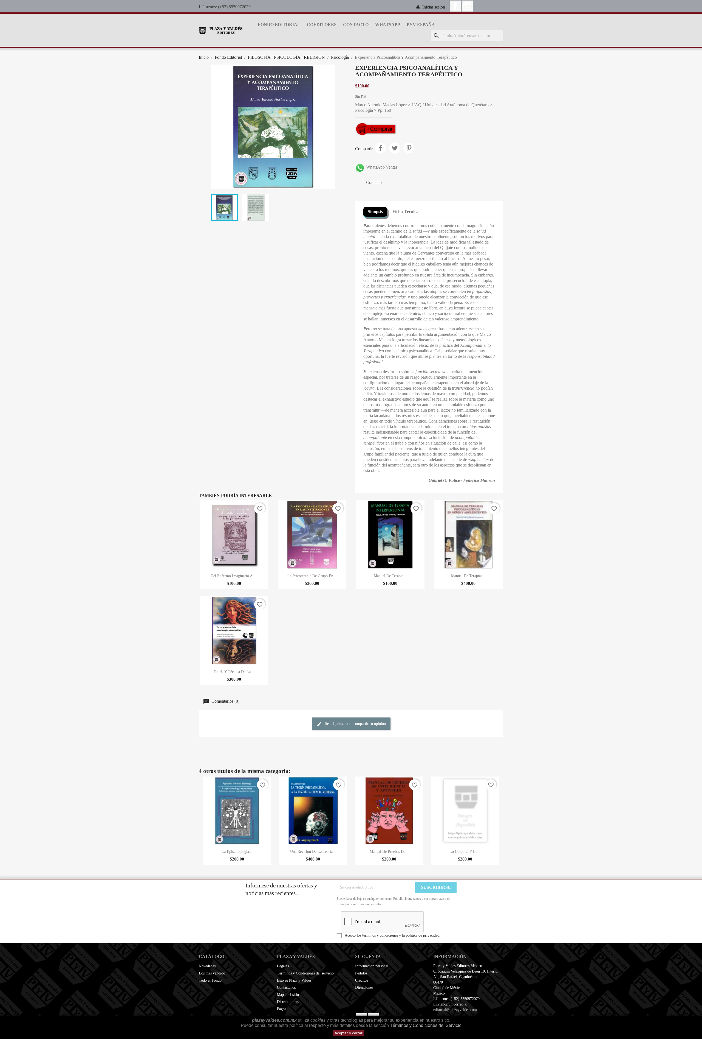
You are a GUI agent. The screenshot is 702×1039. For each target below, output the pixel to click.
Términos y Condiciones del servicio (305, 973)
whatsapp (387, 24)
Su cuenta (368, 956)
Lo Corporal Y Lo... (465, 852)
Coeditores (321, 24)
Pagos (281, 1009)
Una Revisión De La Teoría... (313, 852)
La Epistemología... (237, 852)
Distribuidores (288, 1002)
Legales (283, 966)
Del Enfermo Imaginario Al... (234, 576)
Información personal (371, 966)
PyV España (421, 24)
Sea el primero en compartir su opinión (355, 724)
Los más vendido (212, 973)
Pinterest (408, 148)
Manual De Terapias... (468, 576)
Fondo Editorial (279, 24)
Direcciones (364, 987)
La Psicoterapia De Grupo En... (311, 576)
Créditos (361, 980)
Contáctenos (286, 987)
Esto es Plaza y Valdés (294, 980)
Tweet (394, 148)
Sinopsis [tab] (375, 211)
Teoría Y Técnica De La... (234, 672)
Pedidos (361, 973)
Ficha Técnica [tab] (405, 211)
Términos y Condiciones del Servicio (426, 1025)
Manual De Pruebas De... (389, 852)
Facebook (455, 6)
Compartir (380, 148)
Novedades (207, 966)
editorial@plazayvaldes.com (455, 1010)
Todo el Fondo (210, 980)
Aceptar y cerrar (349, 1033)
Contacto (356, 24)
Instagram (467, 6)
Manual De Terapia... (390, 576)
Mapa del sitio (288, 995)
